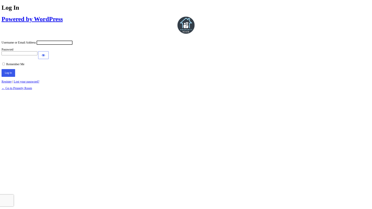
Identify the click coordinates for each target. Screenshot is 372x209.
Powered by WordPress (32, 18)
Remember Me (15, 64)
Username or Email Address (19, 42)
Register (7, 81)
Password (7, 49)
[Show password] (43, 55)
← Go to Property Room (17, 88)
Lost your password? (26, 81)
